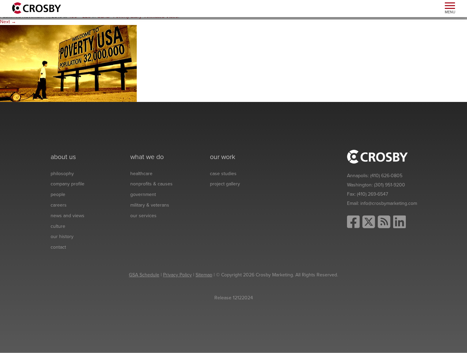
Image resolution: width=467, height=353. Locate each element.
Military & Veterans (149, 205)
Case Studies (223, 173)
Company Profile (67, 184)
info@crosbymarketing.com (388, 203)
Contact (58, 247)
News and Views (67, 216)
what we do (147, 157)
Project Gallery (225, 184)
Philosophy (62, 173)
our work (222, 157)
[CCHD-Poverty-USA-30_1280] (68, 63)
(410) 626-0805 (386, 176)
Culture (58, 226)
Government (143, 194)
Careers (59, 205)
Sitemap (204, 275)
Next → (8, 22)
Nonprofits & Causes (151, 184)
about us (63, 157)
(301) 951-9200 (389, 185)
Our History (62, 236)
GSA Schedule (144, 275)
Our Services (143, 216)
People (58, 194)
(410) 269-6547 (372, 194)
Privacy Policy (177, 275)
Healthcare (141, 173)
